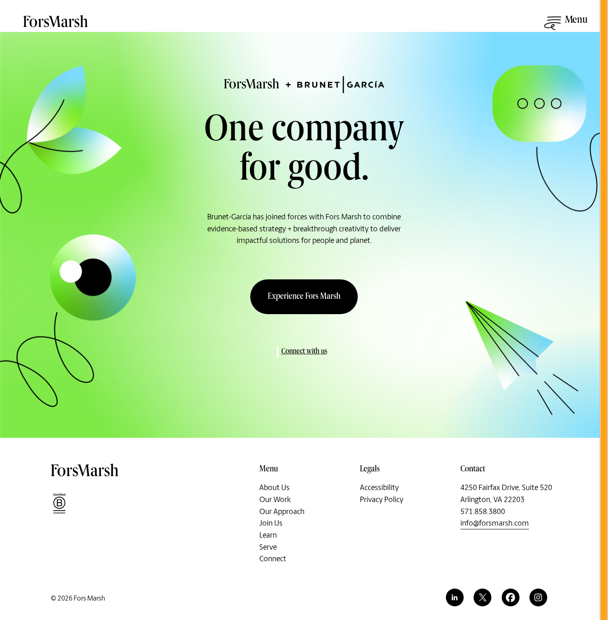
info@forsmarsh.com (494, 523)
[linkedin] (455, 597)
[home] (56, 25)
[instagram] (538, 597)
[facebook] (510, 597)
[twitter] (482, 597)
